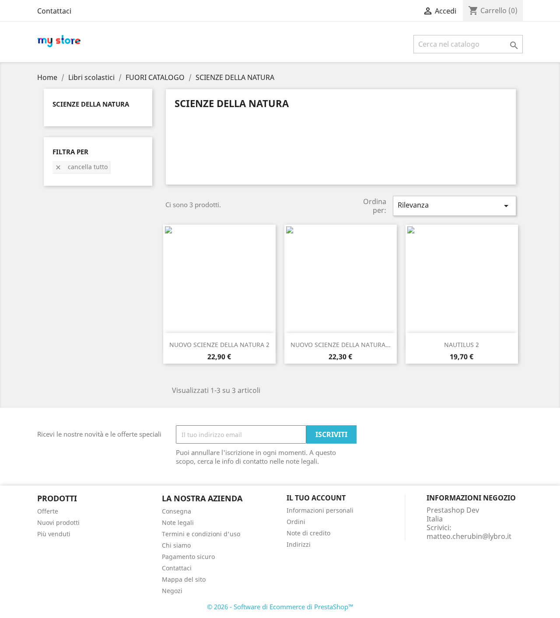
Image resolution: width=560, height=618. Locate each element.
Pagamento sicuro (188, 556)
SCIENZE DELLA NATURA (90, 104)
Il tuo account (316, 498)
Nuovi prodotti (58, 522)
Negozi (172, 591)
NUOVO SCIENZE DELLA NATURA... (340, 344)
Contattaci (54, 11)
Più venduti (53, 534)
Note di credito (308, 533)
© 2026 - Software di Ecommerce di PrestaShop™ (280, 606)
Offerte (47, 511)
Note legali (178, 522)
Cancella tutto (81, 167)
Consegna (176, 511)
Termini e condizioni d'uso (201, 534)
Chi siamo (176, 545)
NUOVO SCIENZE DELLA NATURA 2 (219, 344)
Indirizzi (299, 544)
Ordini (296, 521)
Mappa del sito (184, 579)
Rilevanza (454, 205)
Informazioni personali (320, 510)
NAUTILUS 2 (461, 344)
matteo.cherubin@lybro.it (469, 536)
